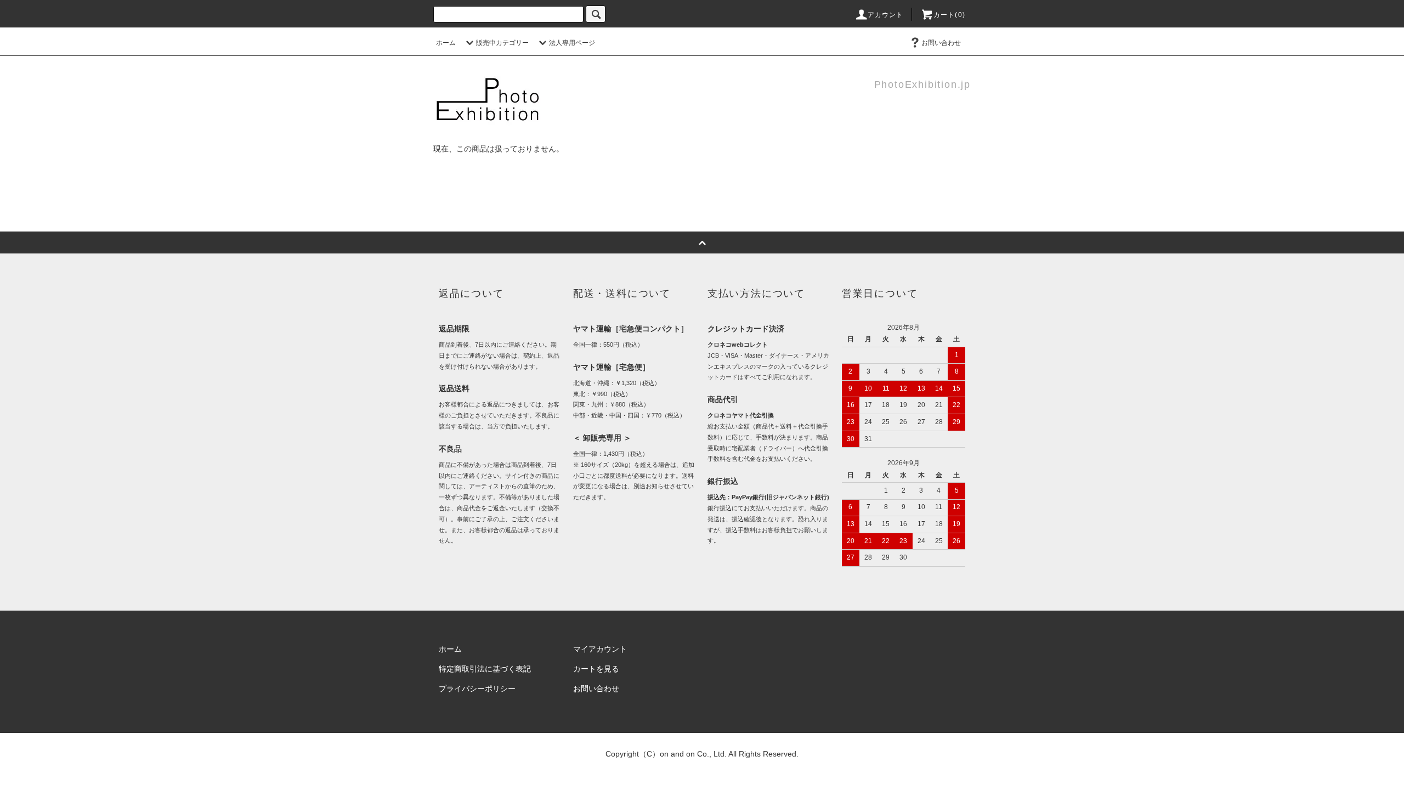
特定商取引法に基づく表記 (485, 668)
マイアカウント (600, 649)
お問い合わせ (941, 43)
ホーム (446, 43)
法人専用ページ (572, 43)
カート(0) (949, 15)
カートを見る (596, 668)
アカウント (886, 15)
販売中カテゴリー (502, 43)
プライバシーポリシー (477, 688)
